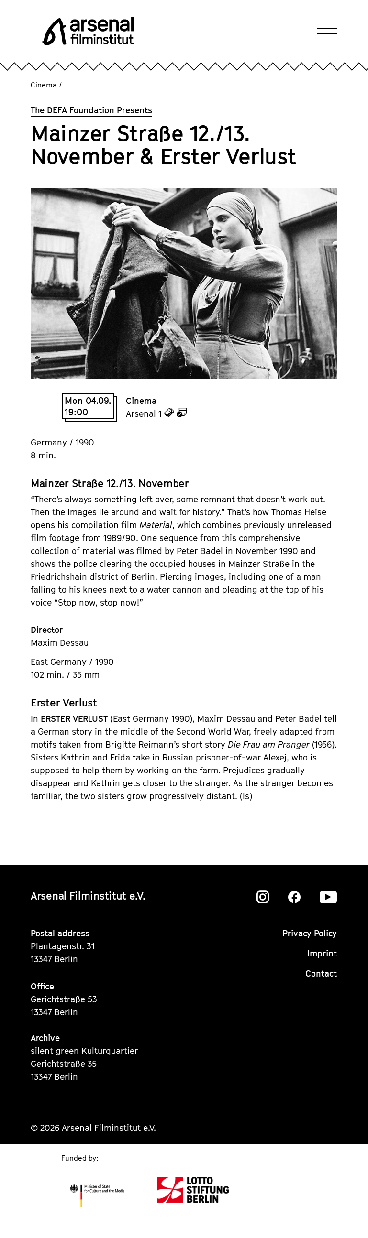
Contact (321, 973)
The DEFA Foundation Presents (91, 110)
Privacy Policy (309, 933)
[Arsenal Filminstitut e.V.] (88, 31)
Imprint (322, 953)
